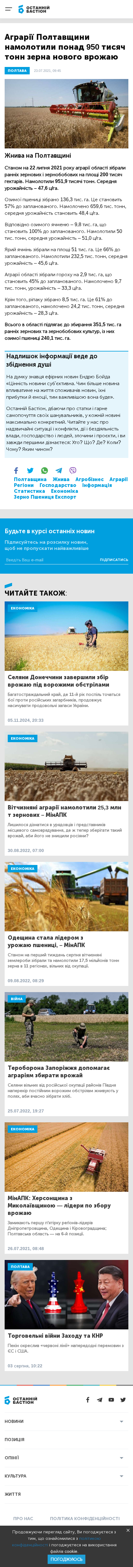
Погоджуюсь (66, 1559)
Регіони (24, 485)
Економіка (64, 491)
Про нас (23, 1518)
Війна (17, 999)
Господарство (58, 485)
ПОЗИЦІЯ (14, 1439)
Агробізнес (89, 479)
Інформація (97, 485)
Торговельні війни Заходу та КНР (55, 1335)
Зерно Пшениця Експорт (45, 497)
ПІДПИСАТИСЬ (114, 560)
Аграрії (118, 479)
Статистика (29, 491)
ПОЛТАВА (17, 71)
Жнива (61, 479)
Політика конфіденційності (85, 1518)
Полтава (20, 1267)
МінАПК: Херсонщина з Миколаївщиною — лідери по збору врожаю (59, 1205)
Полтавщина (30, 479)
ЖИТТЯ (13, 1494)
